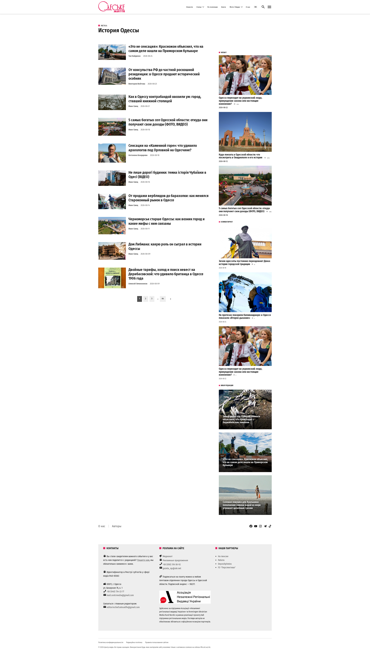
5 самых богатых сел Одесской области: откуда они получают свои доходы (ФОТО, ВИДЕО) (168, 122)
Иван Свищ (133, 106)
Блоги (223, 7)
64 (163, 298)
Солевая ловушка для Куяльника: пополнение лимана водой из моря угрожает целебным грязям (242, 505)
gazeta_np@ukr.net (172, 568)
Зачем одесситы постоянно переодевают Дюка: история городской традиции (244, 263)
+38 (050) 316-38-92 (172, 564)
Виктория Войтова (136, 84)
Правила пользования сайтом (156, 642)
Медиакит (168, 556)
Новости (189, 7)
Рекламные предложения (175, 560)
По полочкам (212, 7)
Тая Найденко (134, 56)
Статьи (198, 7)
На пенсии (223, 556)
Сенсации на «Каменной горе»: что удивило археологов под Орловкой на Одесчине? (162, 147)
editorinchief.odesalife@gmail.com (123, 607)
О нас (248, 7)
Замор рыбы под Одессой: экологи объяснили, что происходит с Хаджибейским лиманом (241, 419)
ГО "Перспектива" (227, 567)
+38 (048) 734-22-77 (115, 591)
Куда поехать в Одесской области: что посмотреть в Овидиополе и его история (240, 156)
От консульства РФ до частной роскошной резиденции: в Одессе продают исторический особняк (164, 74)
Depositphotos (225, 563)
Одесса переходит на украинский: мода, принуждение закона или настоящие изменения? (240, 100)
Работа (221, 560)
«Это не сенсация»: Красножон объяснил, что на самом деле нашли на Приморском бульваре (165, 48)
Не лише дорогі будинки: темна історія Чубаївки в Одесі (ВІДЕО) (167, 174)
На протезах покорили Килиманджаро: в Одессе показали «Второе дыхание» (245, 317)
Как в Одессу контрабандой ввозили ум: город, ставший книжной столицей (164, 98)
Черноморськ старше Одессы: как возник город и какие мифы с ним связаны (166, 221)
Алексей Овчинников (137, 283)
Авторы (116, 526)
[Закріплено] (269, 7)
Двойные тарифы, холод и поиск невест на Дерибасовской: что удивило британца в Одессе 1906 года (165, 274)
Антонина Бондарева (137, 155)
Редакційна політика (134, 642)
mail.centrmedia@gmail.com (120, 595)
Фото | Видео (235, 7)
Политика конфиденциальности (110, 642)
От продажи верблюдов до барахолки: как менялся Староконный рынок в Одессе (168, 198)
